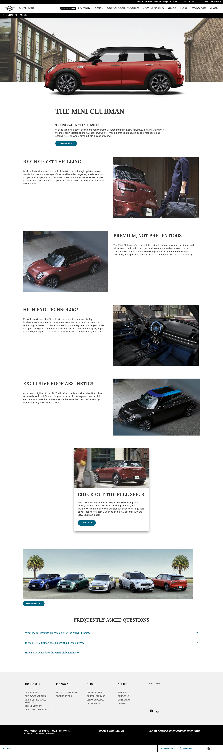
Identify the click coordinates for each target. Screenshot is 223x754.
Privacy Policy (30, 731)
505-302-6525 (215, 2)
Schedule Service (68, 8)
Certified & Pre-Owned (153, 8)
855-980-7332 (193, 2)
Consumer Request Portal (45, 734)
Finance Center (64, 696)
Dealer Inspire (193, 731)
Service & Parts (199, 8)
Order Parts (93, 704)
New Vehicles (84, 8)
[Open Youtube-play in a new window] (157, 710)
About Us (214, 8)
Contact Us (123, 696)
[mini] (10, 8)
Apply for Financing (66, 692)
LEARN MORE (87, 523)
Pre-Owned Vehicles (35, 696)
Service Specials (95, 700)
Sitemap (53, 731)
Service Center (94, 692)
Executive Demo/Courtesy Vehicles (123, 8)
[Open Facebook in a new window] (151, 710)
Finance (183, 8)
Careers (122, 704)
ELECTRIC (99, 8)
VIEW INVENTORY (66, 143)
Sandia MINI (154, 684)
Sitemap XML (64, 731)
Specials (172, 8)
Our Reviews (124, 700)
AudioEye (28, 734)
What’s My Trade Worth (37, 710)
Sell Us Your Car (33, 706)
